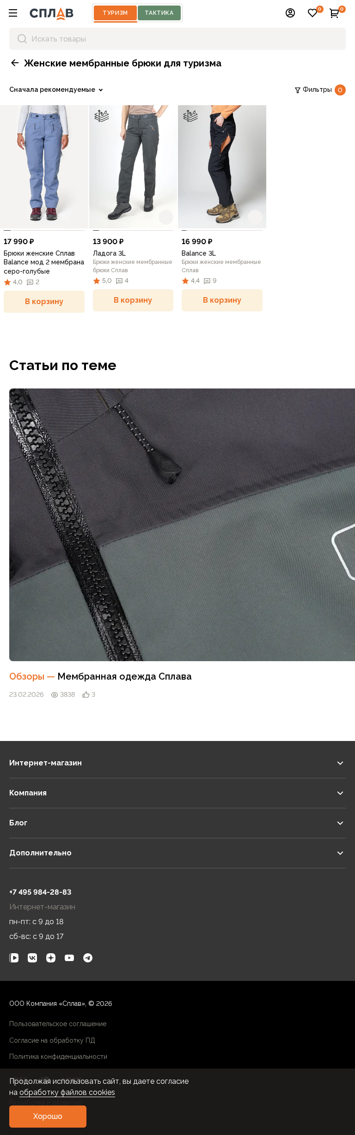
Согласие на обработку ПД (52, 1040)
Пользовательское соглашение (57, 1023)
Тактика (159, 13)
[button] (13, 13)
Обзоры (33, 676)
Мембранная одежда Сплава (124, 676)
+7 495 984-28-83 (40, 892)
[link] (44, 166)
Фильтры (323, 90)
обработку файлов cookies (67, 1092)
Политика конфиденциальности (58, 1056)
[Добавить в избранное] (77, 217)
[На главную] (51, 13)
